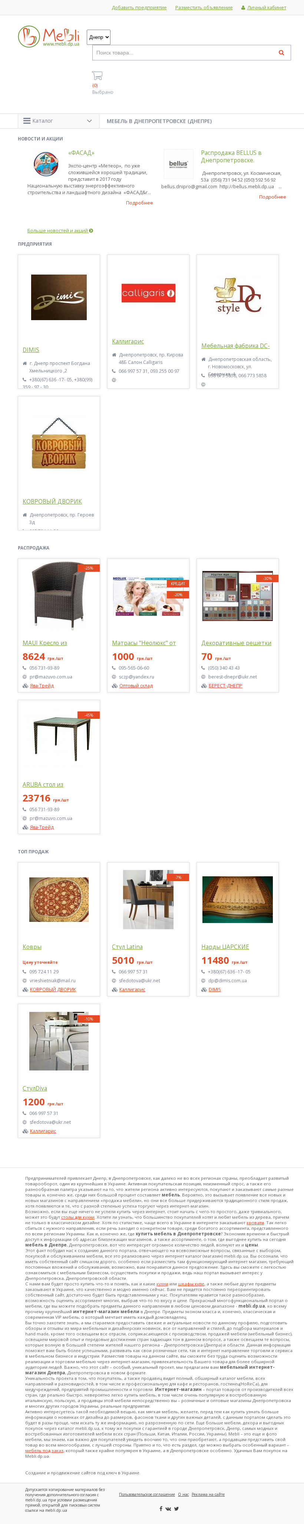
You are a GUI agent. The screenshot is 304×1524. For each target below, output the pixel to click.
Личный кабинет (266, 7)
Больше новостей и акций (58, 230)
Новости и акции (40, 139)
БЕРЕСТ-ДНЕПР (225, 686)
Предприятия (35, 244)
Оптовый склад (136, 686)
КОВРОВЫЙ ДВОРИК (52, 501)
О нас (183, 1494)
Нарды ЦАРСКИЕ (225, 947)
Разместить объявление (204, 7)
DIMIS (31, 350)
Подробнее (139, 202)
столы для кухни (78, 1217)
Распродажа (33, 548)
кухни (162, 1283)
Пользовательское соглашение (147, 1494)
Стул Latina (127, 947)
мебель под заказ (44, 1450)
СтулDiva (35, 1088)
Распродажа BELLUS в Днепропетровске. (231, 156)
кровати (255, 1222)
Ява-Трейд (42, 686)
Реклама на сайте (208, 1494)
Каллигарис (128, 341)
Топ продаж (33, 851)
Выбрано (102, 88)
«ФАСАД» (81, 153)
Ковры (32, 947)
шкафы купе (191, 1283)
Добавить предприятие (139, 7)
